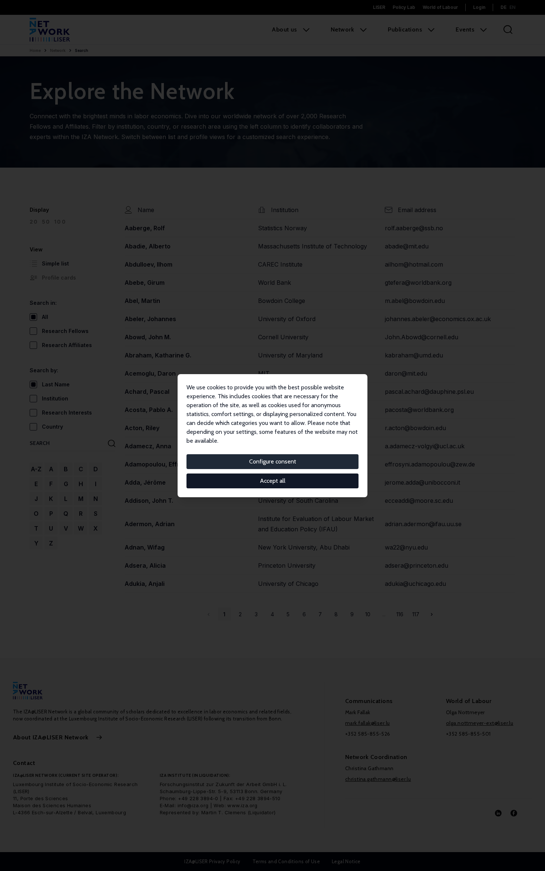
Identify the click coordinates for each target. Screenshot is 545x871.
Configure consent (272, 461)
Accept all (272, 480)
